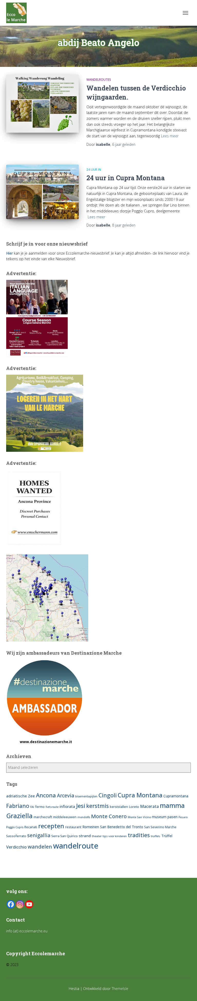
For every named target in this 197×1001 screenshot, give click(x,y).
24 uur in (93, 169)
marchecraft (43, 817)
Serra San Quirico (64, 836)
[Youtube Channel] (29, 904)
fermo (40, 807)
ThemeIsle (120, 988)
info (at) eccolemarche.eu (27, 930)
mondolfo (83, 817)
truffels (155, 836)
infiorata (67, 806)
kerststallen (119, 807)
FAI (32, 807)
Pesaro (183, 817)
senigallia (38, 835)
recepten (51, 826)
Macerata (149, 806)
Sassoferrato (16, 836)
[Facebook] (11, 904)
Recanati (30, 827)
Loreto (134, 807)
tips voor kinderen (115, 836)
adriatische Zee (20, 795)
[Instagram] (20, 904)
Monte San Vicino (139, 817)
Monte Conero (109, 816)
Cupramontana (175, 795)
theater (97, 836)
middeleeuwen (64, 817)
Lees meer (170, 135)
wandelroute (75, 846)
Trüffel (166, 835)
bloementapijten (86, 796)
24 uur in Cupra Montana (125, 178)
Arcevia (65, 795)
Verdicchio (16, 847)
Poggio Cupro (14, 827)
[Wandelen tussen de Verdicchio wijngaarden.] (42, 104)
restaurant (73, 827)
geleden (123, 144)
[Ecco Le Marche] (18, 13)
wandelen (40, 846)
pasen (173, 816)
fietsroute (52, 807)
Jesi (80, 805)
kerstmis (97, 805)
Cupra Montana (140, 795)
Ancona (46, 795)
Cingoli (107, 795)
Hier (9, 253)
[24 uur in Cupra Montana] (42, 192)
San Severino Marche (160, 827)
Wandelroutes (98, 79)
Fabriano (17, 805)
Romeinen (90, 826)
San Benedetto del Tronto (121, 826)
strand (85, 835)
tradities (139, 835)
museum (159, 816)
